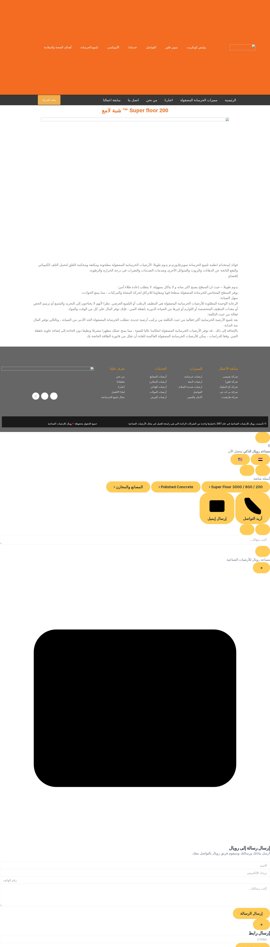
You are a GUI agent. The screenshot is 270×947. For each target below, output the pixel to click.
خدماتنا (132, 47)
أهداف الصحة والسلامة (57, 47)
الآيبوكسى (113, 47)
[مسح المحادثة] (262, 470)
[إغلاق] (247, 470)
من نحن (151, 100)
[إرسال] (262, 551)
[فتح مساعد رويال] (262, 437)
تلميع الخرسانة (89, 47)
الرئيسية (230, 100)
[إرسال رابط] (247, 529)
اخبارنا (169, 100)
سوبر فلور (171, 47)
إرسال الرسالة (251, 913)
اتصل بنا (133, 100)
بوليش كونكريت (196, 47)
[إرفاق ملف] (262, 529)
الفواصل (151, 47)
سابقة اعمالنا (111, 100)
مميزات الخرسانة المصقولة (198, 100)
